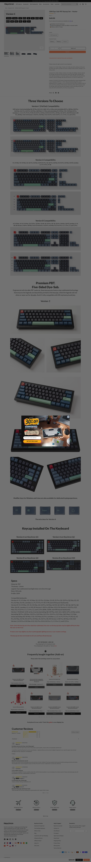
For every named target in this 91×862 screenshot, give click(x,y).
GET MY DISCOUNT (32, 441)
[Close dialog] (68, 417)
